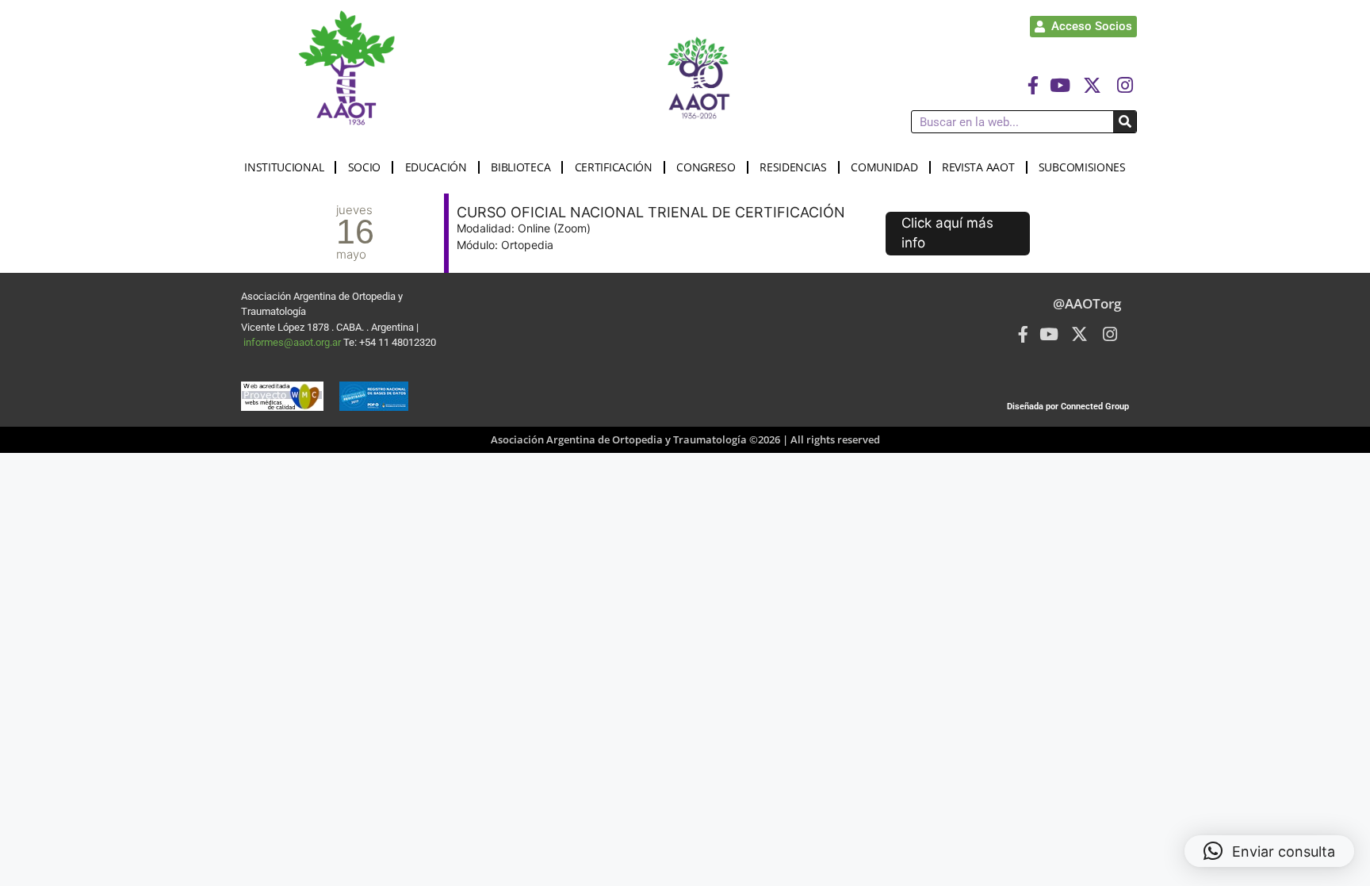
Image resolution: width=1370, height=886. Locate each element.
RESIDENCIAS (793, 167)
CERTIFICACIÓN (613, 167)
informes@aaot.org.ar (293, 342)
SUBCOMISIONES (1082, 167)
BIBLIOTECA (520, 167)
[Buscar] (1124, 121)
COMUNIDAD (884, 167)
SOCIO (364, 167)
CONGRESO (706, 167)
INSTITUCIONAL (283, 167)
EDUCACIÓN (436, 167)
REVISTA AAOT (978, 167)
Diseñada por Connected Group (1068, 406)
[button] (1269, 851)
